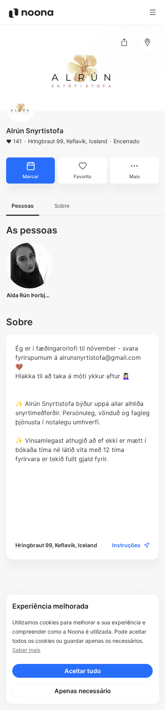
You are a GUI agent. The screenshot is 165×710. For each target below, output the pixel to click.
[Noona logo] (31, 13)
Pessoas (23, 205)
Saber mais (26, 650)
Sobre (61, 205)
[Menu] (153, 12)
